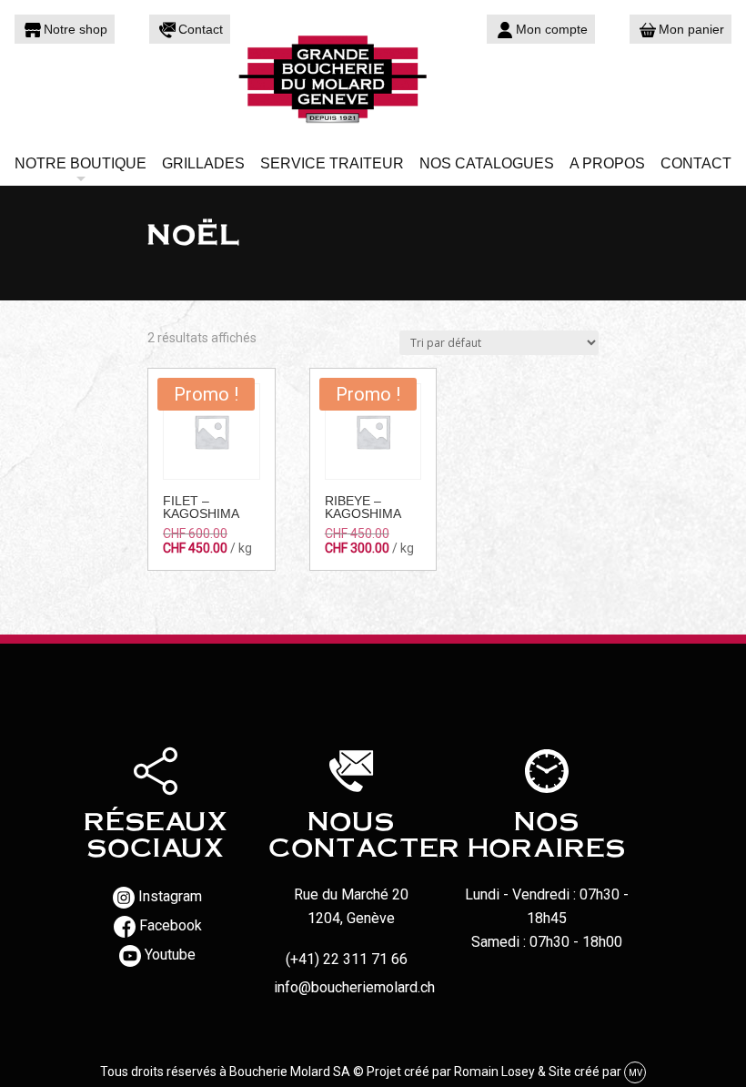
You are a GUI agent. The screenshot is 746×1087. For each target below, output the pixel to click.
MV (635, 1073)
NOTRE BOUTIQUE (80, 163)
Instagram (170, 897)
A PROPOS (607, 163)
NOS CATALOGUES (486, 163)
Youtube (170, 955)
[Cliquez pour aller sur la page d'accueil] (373, 77)
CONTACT (695, 163)
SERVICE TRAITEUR (332, 163)
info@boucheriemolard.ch (354, 987)
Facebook (170, 926)
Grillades (203, 163)
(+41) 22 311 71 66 (347, 959)
